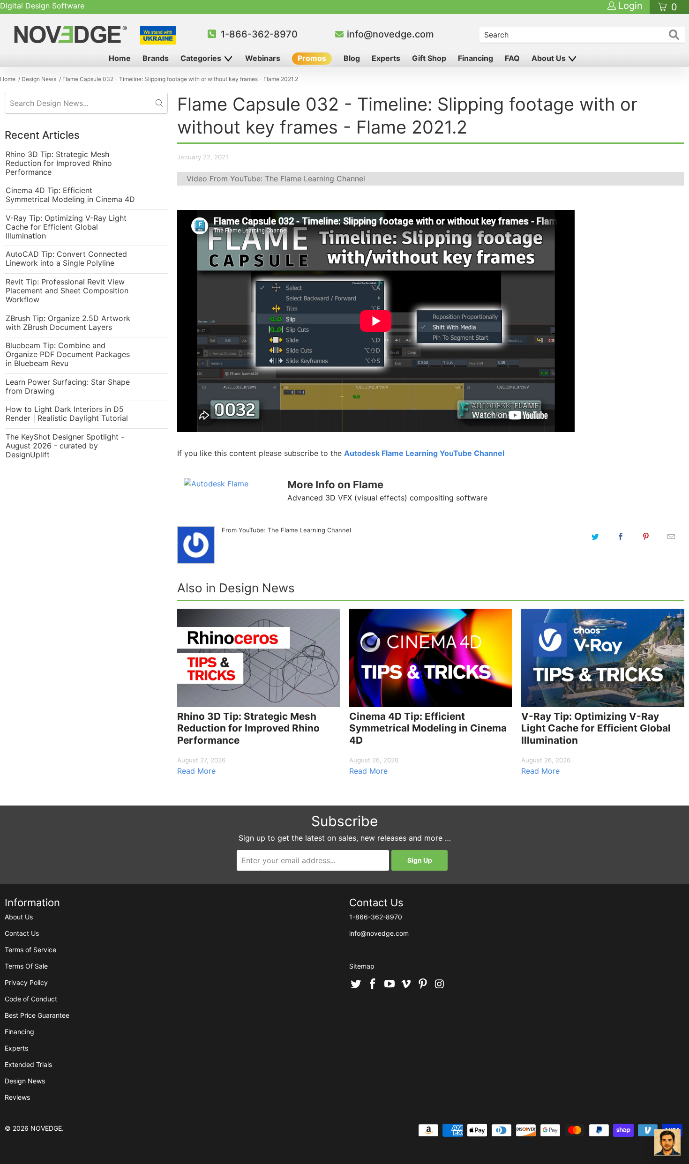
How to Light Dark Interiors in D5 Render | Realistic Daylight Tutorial (67, 414)
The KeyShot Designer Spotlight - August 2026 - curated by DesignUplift (65, 446)
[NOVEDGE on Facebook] (373, 984)
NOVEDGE (46, 1128)
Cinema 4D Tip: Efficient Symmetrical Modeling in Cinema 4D (70, 195)
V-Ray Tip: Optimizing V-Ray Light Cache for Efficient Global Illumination (66, 227)
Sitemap (361, 966)
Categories (201, 58)
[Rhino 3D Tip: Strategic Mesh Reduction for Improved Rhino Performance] (258, 658)
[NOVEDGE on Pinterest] (423, 984)
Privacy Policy (26, 982)
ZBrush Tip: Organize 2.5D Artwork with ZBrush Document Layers (68, 323)
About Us (550, 58)
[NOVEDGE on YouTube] (389, 984)
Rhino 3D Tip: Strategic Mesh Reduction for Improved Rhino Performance (59, 163)
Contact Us (22, 933)
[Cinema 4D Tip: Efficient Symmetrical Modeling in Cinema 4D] (430, 658)
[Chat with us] (667, 1142)
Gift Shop (429, 58)
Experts (386, 58)
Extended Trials (28, 1064)
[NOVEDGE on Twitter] (356, 984)
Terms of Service (30, 950)
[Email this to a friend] (671, 536)
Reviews (17, 1097)
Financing (475, 58)
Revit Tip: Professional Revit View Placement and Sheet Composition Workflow (67, 290)
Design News (25, 1081)
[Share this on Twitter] (595, 536)
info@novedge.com (390, 34)
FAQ (512, 58)
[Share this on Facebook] (620, 536)
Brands (155, 58)
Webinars (262, 58)
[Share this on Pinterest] (646, 536)
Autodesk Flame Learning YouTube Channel (424, 453)
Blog (352, 58)
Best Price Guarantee (37, 1015)
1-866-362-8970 (259, 34)
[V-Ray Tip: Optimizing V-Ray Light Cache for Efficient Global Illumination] (602, 658)
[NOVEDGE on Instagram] (440, 984)
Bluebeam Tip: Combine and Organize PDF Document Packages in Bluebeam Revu (68, 354)
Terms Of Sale (26, 966)
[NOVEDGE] (72, 34)
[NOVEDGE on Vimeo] (406, 984)
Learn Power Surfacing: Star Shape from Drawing (68, 386)
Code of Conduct (31, 999)
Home (120, 58)
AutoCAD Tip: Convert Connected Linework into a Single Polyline (66, 259)
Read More (196, 771)
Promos (312, 58)
